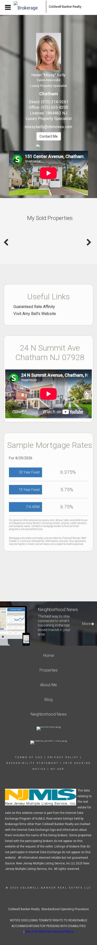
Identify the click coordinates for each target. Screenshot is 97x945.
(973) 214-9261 (54, 102)
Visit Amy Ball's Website (34, 313)
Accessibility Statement (32, 763)
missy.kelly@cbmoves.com (48, 126)
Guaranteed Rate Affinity (34, 306)
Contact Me (49, 136)
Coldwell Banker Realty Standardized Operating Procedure (48, 909)
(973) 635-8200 (54, 107)
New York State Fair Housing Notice (49, 931)
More (86, 624)
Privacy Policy (63, 757)
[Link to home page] (29, 6)
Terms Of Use (29, 757)
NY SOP (57, 769)
